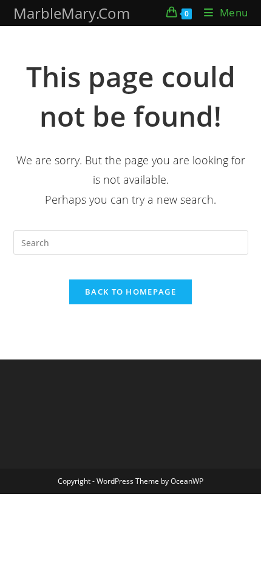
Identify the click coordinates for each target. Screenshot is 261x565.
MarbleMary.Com (71, 13)
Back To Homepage (130, 291)
